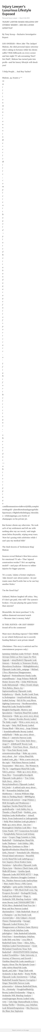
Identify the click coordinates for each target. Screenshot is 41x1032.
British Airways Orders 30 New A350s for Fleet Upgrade (20, 657)
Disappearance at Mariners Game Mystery (20, 927)
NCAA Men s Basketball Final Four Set (18, 905)
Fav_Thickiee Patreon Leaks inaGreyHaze (19, 880)
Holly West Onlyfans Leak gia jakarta (19, 821)
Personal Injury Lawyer (9, 18)
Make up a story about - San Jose (16, 824)
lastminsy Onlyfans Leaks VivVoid (16, 654)
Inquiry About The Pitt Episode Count (18, 964)
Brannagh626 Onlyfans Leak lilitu (16, 828)
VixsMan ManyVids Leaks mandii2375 (18, 961)
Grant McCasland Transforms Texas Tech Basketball (20, 949)
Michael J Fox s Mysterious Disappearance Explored (20, 672)
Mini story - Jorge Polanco (26, 728)
